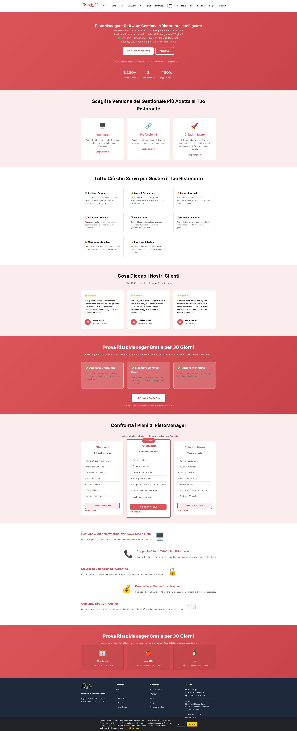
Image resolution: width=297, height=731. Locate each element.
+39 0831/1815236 (196, 692)
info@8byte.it (194, 689)
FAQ (152, 698)
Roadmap (201, 6)
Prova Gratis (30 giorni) (138, 50)
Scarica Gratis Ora (150, 398)
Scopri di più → (102, 152)
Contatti (154, 694)
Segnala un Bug (157, 707)
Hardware (158, 6)
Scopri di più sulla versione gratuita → (180, 643)
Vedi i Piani (164, 51)
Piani (122, 6)
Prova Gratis (169, 5)
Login (211, 6)
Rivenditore (181, 6)
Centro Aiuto (156, 689)
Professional (145, 6)
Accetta (192, 724)
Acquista (174, 436)
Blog (192, 6)
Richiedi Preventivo (102, 506)
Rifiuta (181, 724)
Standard (132, 6)
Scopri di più (182, 510)
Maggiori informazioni (132, 728)
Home (113, 6)
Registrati (222, 6)
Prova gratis (90, 510)
